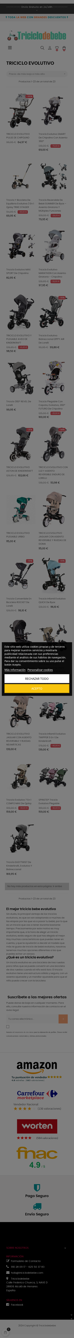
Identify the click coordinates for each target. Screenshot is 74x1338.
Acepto (36, 689)
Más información (15, 670)
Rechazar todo (37, 679)
